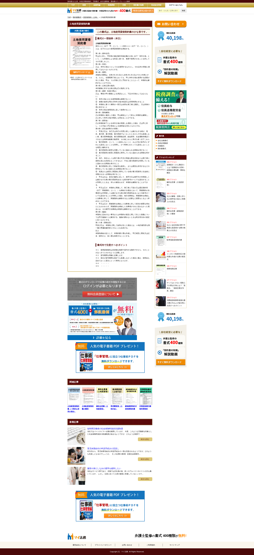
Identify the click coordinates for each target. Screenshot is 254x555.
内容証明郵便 (163, 143)
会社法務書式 (163, 141)
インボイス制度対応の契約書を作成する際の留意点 (176, 256)
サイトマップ (175, 545)
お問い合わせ (127, 545)
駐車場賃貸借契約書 (174, 240)
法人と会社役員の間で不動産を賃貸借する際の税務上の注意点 (176, 227)
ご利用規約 (151, 545)
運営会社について (79, 545)
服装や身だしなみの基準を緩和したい (104, 468)
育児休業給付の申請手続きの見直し (103, 448)
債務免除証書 (172, 269)
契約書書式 (162, 149)
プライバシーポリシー (103, 545)
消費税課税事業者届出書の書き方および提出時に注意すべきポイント (176, 303)
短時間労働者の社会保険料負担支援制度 (105, 429)
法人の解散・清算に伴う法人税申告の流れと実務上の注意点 (176, 199)
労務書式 (161, 146)
